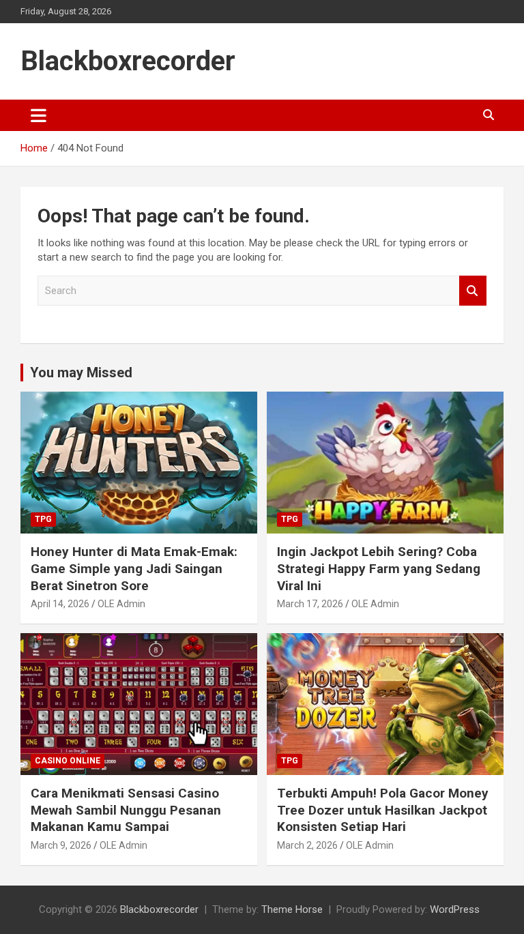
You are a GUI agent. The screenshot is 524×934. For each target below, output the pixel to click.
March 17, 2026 (310, 603)
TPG (43, 519)
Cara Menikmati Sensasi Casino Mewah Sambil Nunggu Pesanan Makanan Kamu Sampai (126, 809)
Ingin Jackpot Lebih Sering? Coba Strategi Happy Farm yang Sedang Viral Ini (378, 568)
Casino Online (67, 760)
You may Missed (81, 372)
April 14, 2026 (60, 603)
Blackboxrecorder (127, 61)
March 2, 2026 (307, 845)
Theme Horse (292, 909)
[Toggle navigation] (38, 115)
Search (472, 291)
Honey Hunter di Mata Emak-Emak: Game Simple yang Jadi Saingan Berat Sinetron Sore (134, 568)
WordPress (455, 909)
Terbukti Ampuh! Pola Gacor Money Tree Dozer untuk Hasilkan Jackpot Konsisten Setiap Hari (383, 809)
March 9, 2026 (61, 845)
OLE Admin (121, 603)
